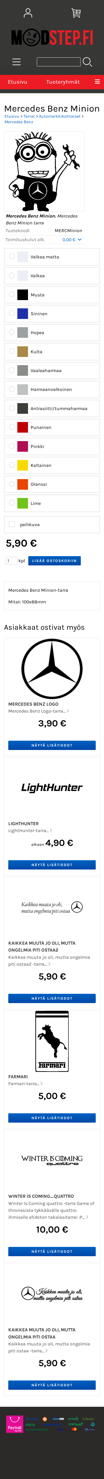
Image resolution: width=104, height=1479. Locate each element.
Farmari (18, 1076)
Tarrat (29, 116)
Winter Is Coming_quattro (41, 1196)
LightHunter (23, 823)
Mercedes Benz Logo (33, 704)
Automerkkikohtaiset (60, 116)
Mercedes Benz (19, 121)
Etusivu (17, 82)
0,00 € (69, 239)
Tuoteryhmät (63, 82)
